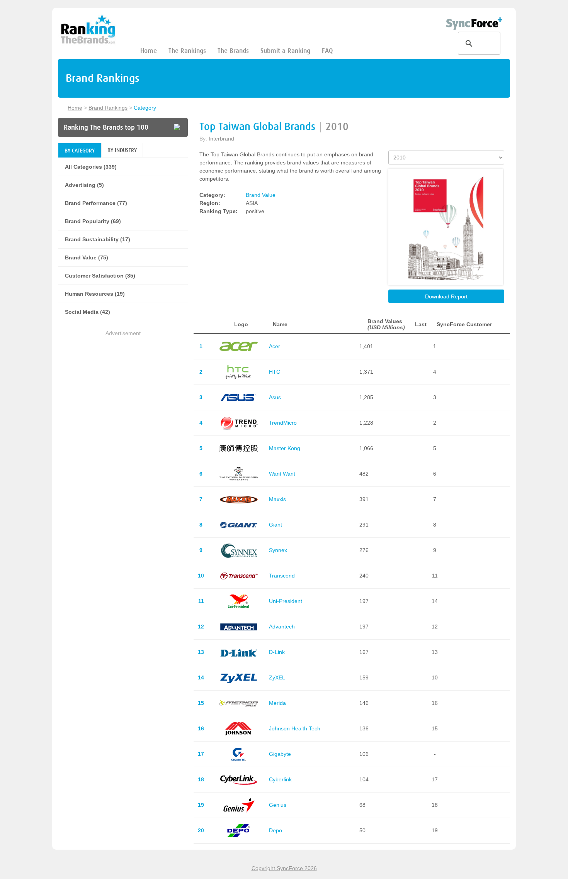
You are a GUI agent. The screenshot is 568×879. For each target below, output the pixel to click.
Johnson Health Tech (294, 728)
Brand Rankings (108, 108)
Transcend (282, 575)
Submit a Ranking (285, 50)
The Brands (233, 50)
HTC (274, 372)
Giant (275, 525)
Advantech (282, 626)
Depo (275, 830)
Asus (275, 397)
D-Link (277, 652)
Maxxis (277, 499)
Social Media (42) (87, 312)
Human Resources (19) (95, 294)
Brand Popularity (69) (93, 221)
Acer (274, 346)
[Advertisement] (123, 392)
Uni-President (285, 601)
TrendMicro (283, 423)
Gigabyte (280, 754)
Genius (277, 805)
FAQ (327, 50)
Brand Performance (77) (96, 203)
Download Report (446, 296)
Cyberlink (280, 779)
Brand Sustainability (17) (97, 239)
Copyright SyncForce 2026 (284, 868)
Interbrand (221, 138)
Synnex (278, 550)
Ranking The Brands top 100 (106, 127)
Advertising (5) (84, 185)
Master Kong (284, 448)
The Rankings (187, 50)
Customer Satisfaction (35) (100, 276)
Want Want (282, 474)
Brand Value (260, 195)
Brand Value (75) (86, 257)
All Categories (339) (91, 167)
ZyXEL (277, 677)
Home (148, 50)
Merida (277, 703)
